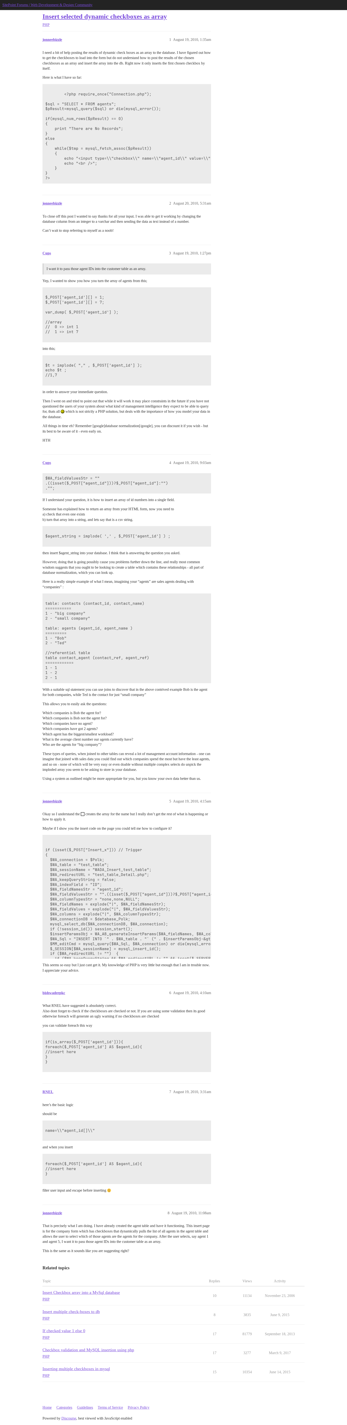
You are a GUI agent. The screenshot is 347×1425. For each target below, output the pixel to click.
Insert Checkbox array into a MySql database (81, 1292)
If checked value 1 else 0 (63, 1330)
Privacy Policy (138, 1407)
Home (47, 1407)
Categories (64, 1407)
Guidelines (85, 1407)
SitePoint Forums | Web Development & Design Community (47, 5)
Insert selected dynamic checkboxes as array (104, 16)
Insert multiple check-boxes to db (71, 1311)
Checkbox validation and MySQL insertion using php (88, 1350)
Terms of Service (110, 1407)
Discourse (68, 1418)
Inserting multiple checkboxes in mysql (76, 1368)
